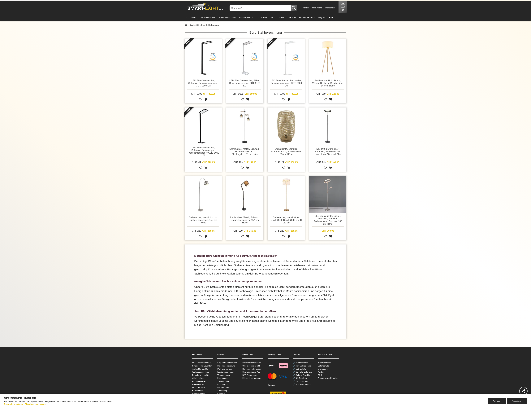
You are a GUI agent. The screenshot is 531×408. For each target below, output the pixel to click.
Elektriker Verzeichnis (251, 363)
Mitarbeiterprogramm (251, 378)
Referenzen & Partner (251, 369)
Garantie (221, 394)
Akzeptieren (517, 401)
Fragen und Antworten (227, 363)
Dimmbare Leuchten (201, 375)
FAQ (331, 17)
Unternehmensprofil (251, 366)
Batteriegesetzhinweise (328, 378)
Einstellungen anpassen (35, 404)
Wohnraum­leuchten (200, 372)
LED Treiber (262, 17)
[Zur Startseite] (186, 25)
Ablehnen (497, 401)
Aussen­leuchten (199, 381)
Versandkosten (223, 375)
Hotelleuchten (198, 384)
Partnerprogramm (225, 369)
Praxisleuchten (198, 394)
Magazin (322, 17)
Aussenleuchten (246, 17)
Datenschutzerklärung (13, 404)
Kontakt (306, 8)
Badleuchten (197, 390)
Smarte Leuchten (207, 17)
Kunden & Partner (307, 17)
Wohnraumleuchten (227, 17)
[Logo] (204, 7)
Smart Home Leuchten (202, 366)
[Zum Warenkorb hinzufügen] (205, 100)
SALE (272, 17)
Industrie (282, 17)
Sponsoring (222, 390)
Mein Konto (317, 8)
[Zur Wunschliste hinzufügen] (200, 100)
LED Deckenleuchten (201, 363)
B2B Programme (249, 375)
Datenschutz (323, 366)
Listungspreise (223, 378)
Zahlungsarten (223, 381)
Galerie (292, 17)
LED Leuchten (191, 17)
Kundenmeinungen (225, 372)
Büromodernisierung (226, 366)
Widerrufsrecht (324, 363)
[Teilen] (523, 391)
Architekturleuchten (200, 369)
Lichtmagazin (223, 384)
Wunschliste (330, 8)
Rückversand (223, 387)
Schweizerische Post (251, 372)
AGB (320, 375)
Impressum (323, 369)
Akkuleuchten (198, 378)
